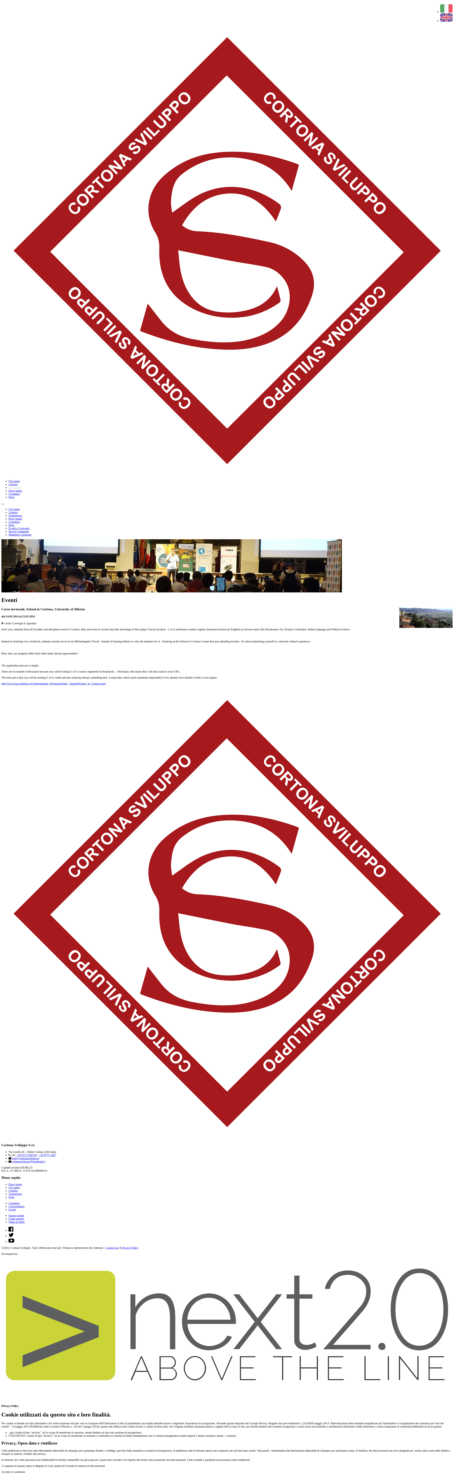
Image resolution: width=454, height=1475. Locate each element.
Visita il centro (17, 1221)
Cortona (13, 484)
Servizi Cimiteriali (19, 531)
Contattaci (14, 493)
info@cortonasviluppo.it (25, 1158)
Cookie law (112, 1247)
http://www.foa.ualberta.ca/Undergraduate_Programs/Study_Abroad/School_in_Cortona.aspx (53, 683)
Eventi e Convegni (19, 528)
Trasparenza (15, 487)
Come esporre (16, 1218)
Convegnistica (16, 1206)
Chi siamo (14, 481)
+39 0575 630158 (26, 1155)
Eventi (12, 1209)
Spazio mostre (16, 1215)
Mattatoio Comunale (20, 534)
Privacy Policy (130, 1247)
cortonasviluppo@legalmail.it (28, 1161)
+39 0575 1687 (47, 1155)
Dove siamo (15, 490)
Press (11, 497)
